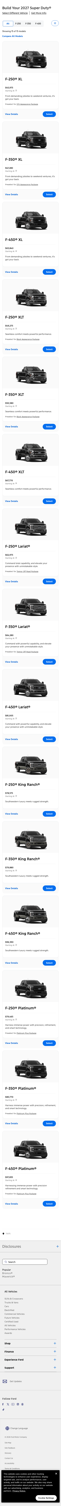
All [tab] (8, 23)
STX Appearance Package (27, 104)
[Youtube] (12, 1404)
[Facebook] (3, 1404)
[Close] (56, 1476)
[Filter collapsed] (55, 23)
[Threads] (22, 1404)
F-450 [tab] (38, 23)
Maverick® (8, 1276)
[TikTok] (3, 1409)
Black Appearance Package (28, 339)
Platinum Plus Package (26, 1033)
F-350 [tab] (28, 23)
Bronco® (7, 1273)
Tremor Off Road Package (27, 571)
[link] (8, 1443)
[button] (30, 1343)
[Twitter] (8, 1404)
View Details (11, 114)
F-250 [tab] (18, 23)
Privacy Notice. (19, 1491)
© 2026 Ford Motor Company (16, 1437)
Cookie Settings (46, 1498)
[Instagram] (18, 1404)
